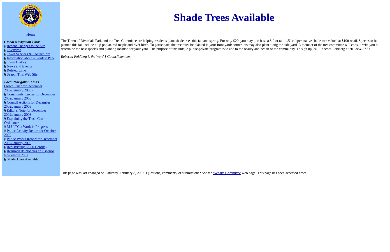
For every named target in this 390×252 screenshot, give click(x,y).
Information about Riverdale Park (30, 58)
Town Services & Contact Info (28, 54)
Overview (14, 50)
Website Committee (227, 173)
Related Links (17, 70)
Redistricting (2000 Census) (26, 147)
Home (30, 34)
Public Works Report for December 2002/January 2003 (30, 141)
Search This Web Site (22, 74)
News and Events (19, 66)
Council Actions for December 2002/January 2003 (27, 104)
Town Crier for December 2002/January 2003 (23, 88)
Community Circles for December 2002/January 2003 (29, 96)
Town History (17, 62)
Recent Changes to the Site (26, 46)
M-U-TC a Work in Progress (27, 127)
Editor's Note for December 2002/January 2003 (25, 112)
